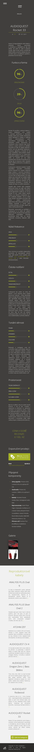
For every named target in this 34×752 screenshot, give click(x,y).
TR (14, 34)
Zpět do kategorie (20, 737)
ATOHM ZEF (19, 627)
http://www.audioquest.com (16, 465)
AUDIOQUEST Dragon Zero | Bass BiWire (19, 666)
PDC (19, 749)
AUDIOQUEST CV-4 (19, 644)
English (19, 14)
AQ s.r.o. (19, 456)
